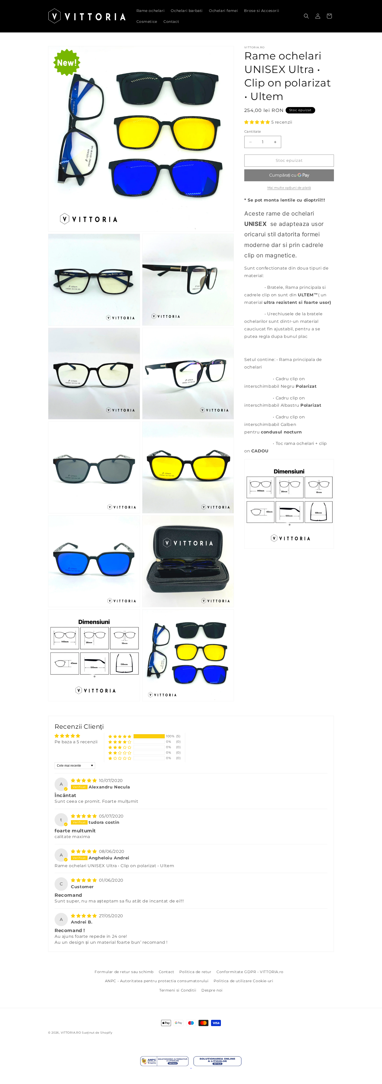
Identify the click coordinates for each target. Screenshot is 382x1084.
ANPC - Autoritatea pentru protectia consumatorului (157, 981)
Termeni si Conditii (177, 990)
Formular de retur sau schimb (124, 971)
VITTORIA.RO (71, 1032)
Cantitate (252, 132)
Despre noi (212, 990)
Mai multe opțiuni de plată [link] (289, 188)
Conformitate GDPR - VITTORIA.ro (250, 971)
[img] (84, 780)
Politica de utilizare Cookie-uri (243, 981)
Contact (166, 971)
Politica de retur (195, 971)
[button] (306, 16)
